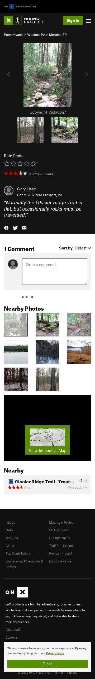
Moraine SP (58, 34)
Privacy (72, 672)
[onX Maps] (17, 596)
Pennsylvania (13, 34)
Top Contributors (18, 553)
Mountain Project (61, 522)
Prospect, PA (52, 195)
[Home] (26, 20)
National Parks (60, 561)
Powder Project (60, 553)
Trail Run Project (61, 545)
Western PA (36, 34)
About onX (13, 629)
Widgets (12, 538)
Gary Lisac (26, 188)
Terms (58, 672)
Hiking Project (59, 538)
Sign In (72, 20)
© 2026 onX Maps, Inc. (34, 672)
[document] (47, 657)
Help (9, 530)
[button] (6, 227)
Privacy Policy (55, 653)
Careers (12, 637)
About (10, 522)
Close (47, 663)
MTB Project (58, 530)
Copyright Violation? (48, 112)
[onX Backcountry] (20, 7)
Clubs (10, 545)
